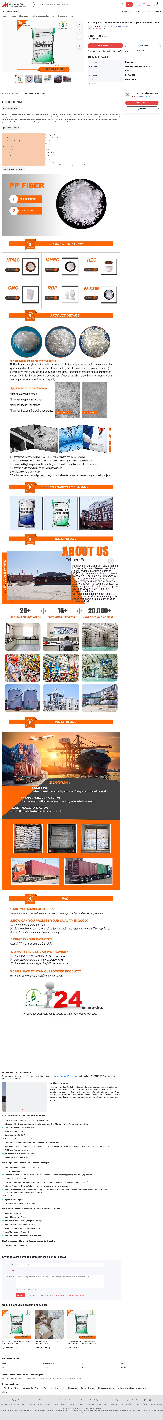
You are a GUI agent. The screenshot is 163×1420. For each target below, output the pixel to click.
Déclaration (29, 1400)
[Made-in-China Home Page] (14, 4)
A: (13, 1271)
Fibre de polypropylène (65, 16)
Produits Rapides (95, 1400)
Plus (4, 1392)
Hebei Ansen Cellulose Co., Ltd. (103, 26)
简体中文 (24, 1404)
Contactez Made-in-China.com (78, 1400)
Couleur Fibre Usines (70, 1388)
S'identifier (157, 6)
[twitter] (150, 1400)
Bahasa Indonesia (156, 1404)
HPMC (4, 1363)
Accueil (4, 16)
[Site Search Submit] (129, 4)
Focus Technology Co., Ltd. (81, 1408)
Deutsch (63, 1404)
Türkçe (137, 1404)
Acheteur (125, 11)
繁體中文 (32, 1404)
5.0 (135, 96)
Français (47, 1404)
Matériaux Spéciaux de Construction (42, 16)
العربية (106, 1404)
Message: (11, 1277)
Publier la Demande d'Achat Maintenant (70, 1295)
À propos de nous (17, 1400)
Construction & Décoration (19, 16)
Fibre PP (45, 1367)
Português (72, 1404)
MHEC (84, 1363)
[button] (123, 4)
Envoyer (20, 1295)
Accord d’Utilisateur (41, 1400)
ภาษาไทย (129, 1404)
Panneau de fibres (87, 1388)
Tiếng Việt (145, 1404)
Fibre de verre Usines (11, 1388)
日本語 (40, 1404)
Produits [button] (37, 4)
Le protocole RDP (48, 1363)
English (16, 1404)
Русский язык (90, 1404)
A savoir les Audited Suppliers (112, 1400)
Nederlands (114, 1404)
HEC (122, 1363)
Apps (146, 11)
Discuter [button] (144, 46)
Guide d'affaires (136, 1400)
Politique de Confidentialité (58, 1400)
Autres (123, 1367)
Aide (137, 11)
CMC (4, 1367)
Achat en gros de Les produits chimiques (132, 1388)
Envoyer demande (105, 46)
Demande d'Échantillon (137, 51)
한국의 (99, 1404)
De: (13, 1265)
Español (55, 1404)
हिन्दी (122, 1404)
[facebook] (145, 1400)
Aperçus (126, 1400)
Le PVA (84, 1367)
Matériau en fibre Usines (31, 1388)
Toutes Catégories (11, 11)
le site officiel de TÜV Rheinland (65, 1076)
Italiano (80, 1404)
